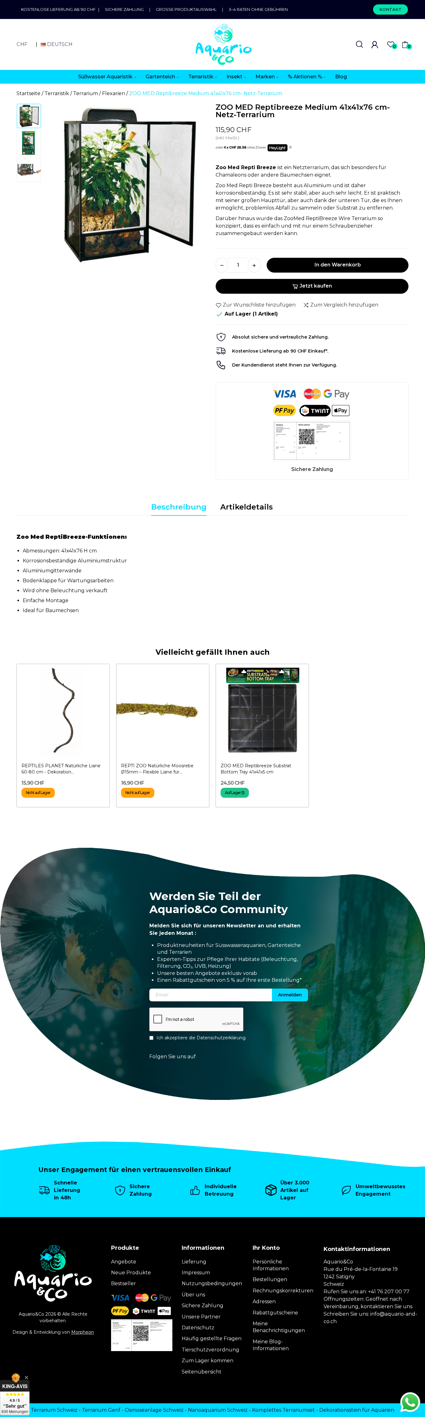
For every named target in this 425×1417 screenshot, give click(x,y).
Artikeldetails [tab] (246, 506)
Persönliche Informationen (271, 1265)
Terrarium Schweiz (54, 1410)
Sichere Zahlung (124, 9)
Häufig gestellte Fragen (211, 1338)
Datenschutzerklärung (221, 1038)
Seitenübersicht (202, 1372)
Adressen (264, 1301)
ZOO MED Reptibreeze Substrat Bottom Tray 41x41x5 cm (256, 769)
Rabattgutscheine (275, 1313)
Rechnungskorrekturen (283, 1291)
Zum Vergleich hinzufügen (344, 305)
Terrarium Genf (101, 1410)
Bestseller (123, 1283)
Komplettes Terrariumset (283, 1410)
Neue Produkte (131, 1273)
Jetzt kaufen (316, 286)
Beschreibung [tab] (179, 506)
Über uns (193, 1295)
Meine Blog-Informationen (271, 1345)
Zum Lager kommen (207, 1361)
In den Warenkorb (338, 265)
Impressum (196, 1273)
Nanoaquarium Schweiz (218, 1410)
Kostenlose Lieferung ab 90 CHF (59, 9)
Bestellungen (270, 1279)
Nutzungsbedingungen (212, 1283)
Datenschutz (198, 1328)
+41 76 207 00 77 (388, 1292)
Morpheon (82, 1332)
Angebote (123, 1262)
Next (196, 187)
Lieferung (194, 1262)
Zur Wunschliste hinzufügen (259, 305)
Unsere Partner (201, 1317)
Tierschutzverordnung (210, 1350)
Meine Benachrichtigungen (279, 1327)
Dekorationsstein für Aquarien (356, 1410)
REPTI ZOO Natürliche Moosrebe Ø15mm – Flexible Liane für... (157, 769)
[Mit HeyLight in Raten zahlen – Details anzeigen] (290, 148)
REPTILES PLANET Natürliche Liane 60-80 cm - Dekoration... (60, 769)
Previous (59, 187)
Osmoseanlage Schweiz (154, 1410)
